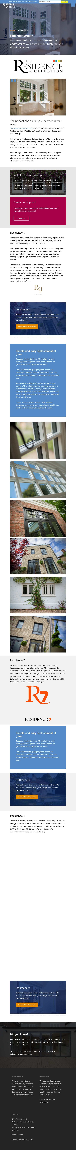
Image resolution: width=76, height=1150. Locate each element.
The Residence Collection (21, 128)
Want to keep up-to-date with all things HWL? (23, 1)
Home (12, 30)
